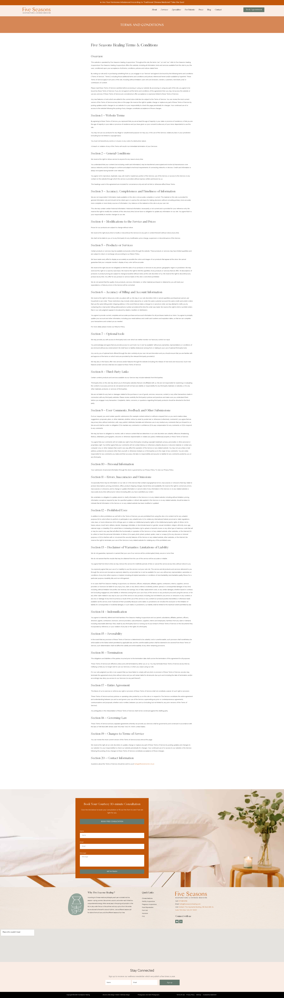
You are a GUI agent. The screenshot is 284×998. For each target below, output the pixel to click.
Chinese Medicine (147, 898)
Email (81, 842)
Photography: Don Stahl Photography (148, 995)
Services (164, 10)
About (154, 10)
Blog (209, 10)
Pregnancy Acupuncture (149, 904)
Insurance (145, 913)
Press (201, 10)
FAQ (143, 916)
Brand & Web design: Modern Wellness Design (116, 995)
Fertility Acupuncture (148, 901)
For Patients (190, 10)
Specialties (176, 10)
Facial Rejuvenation (147, 907)
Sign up (169, 982)
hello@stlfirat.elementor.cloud (144, 764)
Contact (218, 10)
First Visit (145, 910)
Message (83, 853)
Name (82, 831)
